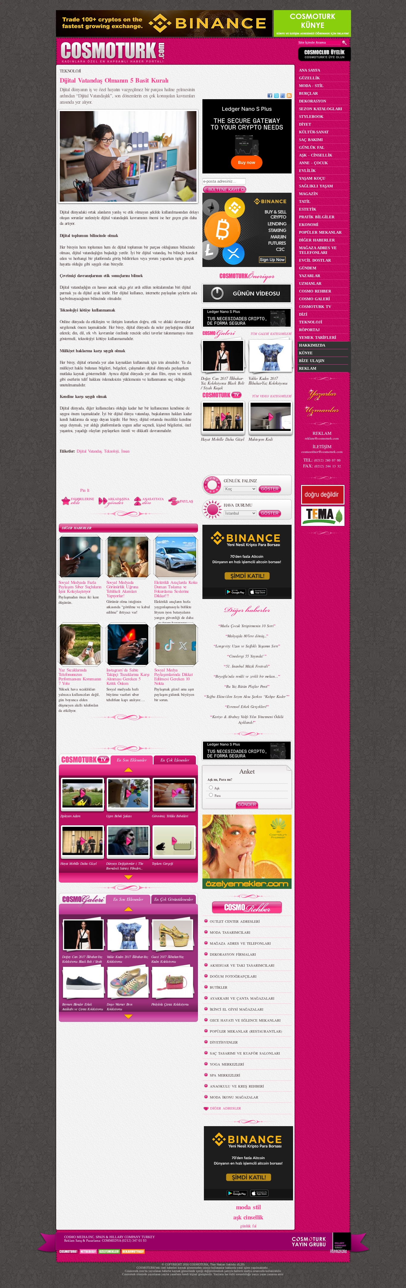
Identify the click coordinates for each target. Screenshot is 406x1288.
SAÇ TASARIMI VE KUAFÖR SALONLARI (245, 1053)
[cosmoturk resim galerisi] (223, 332)
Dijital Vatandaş (89, 451)
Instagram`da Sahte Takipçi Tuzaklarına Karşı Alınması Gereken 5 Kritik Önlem (128, 676)
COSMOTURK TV (315, 306)
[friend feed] (282, 96)
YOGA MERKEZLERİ (227, 1064)
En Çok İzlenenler (174, 760)
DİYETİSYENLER (224, 1042)
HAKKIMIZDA (312, 345)
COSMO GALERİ (314, 299)
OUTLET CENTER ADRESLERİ (235, 921)
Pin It (84, 490)
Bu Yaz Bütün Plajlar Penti (246, 686)
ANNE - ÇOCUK (313, 163)
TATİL (305, 201)
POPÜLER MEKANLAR (320, 232)
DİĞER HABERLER (77, 527)
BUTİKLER (218, 987)
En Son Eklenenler (131, 760)
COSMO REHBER (315, 291)
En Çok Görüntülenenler (173, 899)
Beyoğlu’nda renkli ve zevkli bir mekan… (246, 676)
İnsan (125, 451)
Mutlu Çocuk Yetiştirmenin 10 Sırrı (246, 625)
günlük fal (248, 1226)
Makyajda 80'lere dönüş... (246, 636)
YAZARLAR (309, 276)
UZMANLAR (310, 283)
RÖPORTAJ (309, 330)
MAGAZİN (308, 194)
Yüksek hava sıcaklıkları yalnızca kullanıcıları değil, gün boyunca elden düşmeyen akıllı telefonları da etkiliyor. (79, 699)
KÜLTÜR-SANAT (314, 132)
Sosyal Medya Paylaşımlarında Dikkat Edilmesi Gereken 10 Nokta (173, 676)
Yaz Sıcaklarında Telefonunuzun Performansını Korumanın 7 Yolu (80, 676)
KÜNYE (306, 353)
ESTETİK (307, 209)
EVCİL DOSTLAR (315, 260)
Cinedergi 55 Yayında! (247, 656)
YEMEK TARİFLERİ (317, 337)
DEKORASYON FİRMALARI (233, 954)
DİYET (305, 124)
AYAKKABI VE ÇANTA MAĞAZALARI (242, 998)
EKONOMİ (308, 224)
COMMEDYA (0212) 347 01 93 (124, 1240)
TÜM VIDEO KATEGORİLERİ (272, 396)
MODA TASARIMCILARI (230, 932)
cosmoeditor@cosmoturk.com (322, 451)
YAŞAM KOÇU (312, 178)
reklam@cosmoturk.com (322, 438)
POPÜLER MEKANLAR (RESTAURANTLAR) (246, 1031)
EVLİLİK (307, 170)
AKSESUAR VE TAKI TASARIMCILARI (242, 965)
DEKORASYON (312, 101)
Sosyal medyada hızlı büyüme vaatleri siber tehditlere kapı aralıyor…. (125, 694)
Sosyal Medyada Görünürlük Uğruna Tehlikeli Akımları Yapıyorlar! (122, 588)
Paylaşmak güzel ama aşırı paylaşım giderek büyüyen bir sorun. (174, 694)
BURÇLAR (308, 93)
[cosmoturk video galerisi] (223, 396)
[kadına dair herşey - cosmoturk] (112, 62)
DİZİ (303, 314)
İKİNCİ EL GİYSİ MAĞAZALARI (236, 1009)
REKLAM (307, 368)
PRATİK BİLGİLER (316, 217)
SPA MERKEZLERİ (225, 1075)
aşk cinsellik (248, 1217)
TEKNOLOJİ (70, 71)
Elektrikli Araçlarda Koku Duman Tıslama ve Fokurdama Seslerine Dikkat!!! (175, 588)
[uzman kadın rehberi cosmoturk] (247, 908)
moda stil (248, 1206)
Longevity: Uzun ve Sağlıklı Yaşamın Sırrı (246, 646)
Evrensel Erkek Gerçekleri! (247, 706)
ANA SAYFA (309, 70)
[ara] (344, 42)
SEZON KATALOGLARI (320, 109)
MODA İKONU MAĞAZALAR (234, 1097)
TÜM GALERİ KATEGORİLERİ (271, 333)
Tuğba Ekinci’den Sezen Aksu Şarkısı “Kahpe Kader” (247, 696)
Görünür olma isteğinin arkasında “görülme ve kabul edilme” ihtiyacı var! (128, 607)
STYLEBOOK (311, 116)
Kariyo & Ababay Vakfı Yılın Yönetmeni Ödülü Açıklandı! (248, 719)
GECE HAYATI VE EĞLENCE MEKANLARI (245, 1020)
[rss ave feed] (289, 96)
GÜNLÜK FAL (312, 147)
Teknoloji (111, 451)
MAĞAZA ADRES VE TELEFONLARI (240, 943)
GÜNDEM (307, 268)
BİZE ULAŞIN (311, 360)
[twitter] (276, 96)
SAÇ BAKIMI (311, 140)
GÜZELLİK (309, 78)
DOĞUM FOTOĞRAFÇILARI (233, 976)
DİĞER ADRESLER (225, 1108)
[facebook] (269, 96)
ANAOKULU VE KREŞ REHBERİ (237, 1086)
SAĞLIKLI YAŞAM (316, 186)
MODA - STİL (311, 85)
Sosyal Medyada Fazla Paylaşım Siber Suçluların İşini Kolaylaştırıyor (80, 586)
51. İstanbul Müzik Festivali (247, 666)
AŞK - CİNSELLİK (315, 155)
